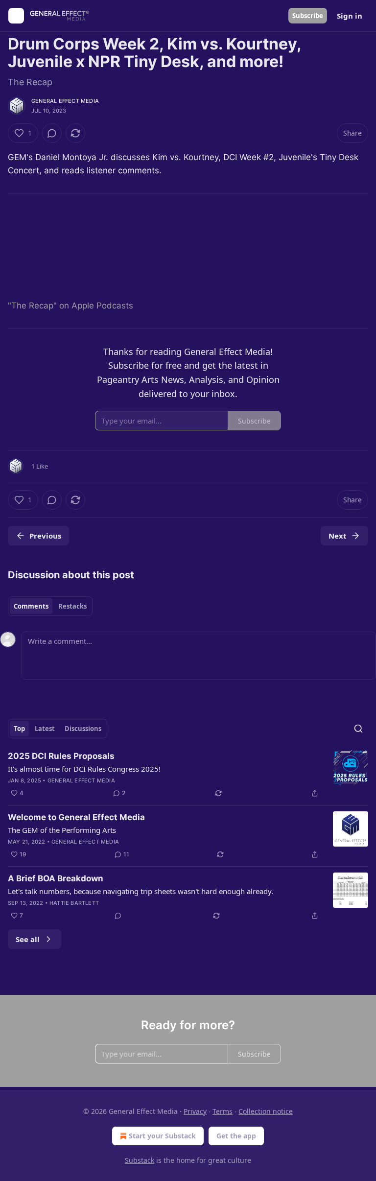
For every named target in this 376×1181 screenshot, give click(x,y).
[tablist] (50, 606)
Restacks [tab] (72, 606)
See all (28, 939)
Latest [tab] (45, 728)
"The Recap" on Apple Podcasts (70, 305)
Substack (139, 1160)
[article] (188, 774)
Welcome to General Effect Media (76, 817)
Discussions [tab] (83, 728)
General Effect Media (65, 100)
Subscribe (307, 15)
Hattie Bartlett (74, 902)
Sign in (349, 16)
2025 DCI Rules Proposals (61, 756)
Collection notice (265, 1111)
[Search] (358, 728)
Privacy (195, 1111)
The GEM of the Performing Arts (62, 830)
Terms (222, 1111)
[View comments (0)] (52, 133)
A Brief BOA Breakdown (55, 878)
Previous (45, 536)
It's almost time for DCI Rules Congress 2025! (84, 769)
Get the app (236, 1135)
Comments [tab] (31, 606)
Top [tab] (19, 728)
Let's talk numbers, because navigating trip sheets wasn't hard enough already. (140, 891)
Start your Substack (162, 1135)
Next (338, 536)
